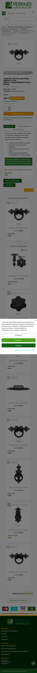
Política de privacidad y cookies (25, 350)
